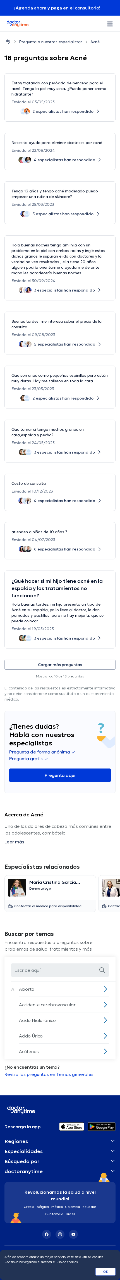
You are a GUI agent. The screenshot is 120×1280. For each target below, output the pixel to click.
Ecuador (89, 1207)
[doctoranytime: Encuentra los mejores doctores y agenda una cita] (7, 41)
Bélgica (43, 1207)
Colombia (72, 1207)
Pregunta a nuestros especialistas (51, 41)
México (57, 1207)
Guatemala (54, 1214)
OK (105, 1271)
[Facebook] (46, 1234)
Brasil (70, 1214)
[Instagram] (60, 1234)
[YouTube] (73, 1234)
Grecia (29, 1207)
